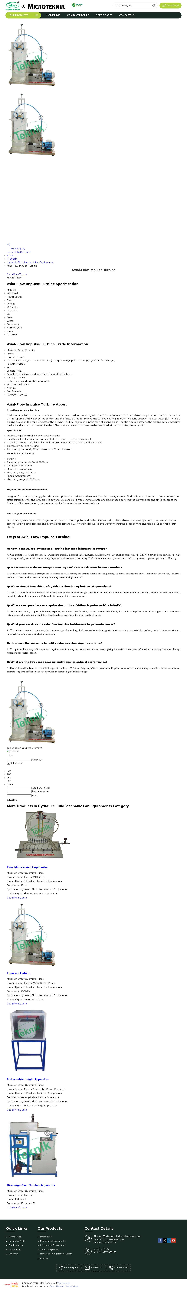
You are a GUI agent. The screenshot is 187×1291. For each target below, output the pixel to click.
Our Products (19, 15)
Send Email (173, 5)
